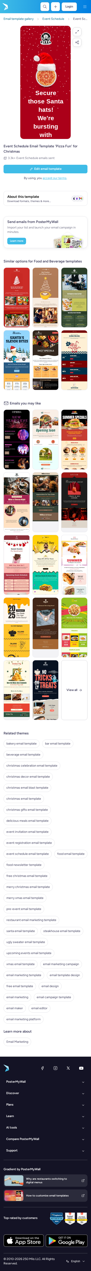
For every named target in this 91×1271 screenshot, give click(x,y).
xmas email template (20, 964)
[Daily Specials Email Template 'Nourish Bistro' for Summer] (74, 565)
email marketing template (23, 975)
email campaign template (54, 997)
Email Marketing (17, 1042)
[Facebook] (42, 1068)
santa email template (20, 931)
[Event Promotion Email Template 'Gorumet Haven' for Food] (17, 502)
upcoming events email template (28, 953)
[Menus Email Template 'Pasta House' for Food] (74, 627)
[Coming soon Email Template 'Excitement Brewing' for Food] (45, 627)
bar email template (57, 743)
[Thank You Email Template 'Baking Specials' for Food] (45, 502)
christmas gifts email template (27, 810)
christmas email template (23, 799)
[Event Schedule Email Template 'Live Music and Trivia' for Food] (74, 360)
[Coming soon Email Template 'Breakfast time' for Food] (45, 440)
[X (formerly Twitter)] (68, 1068)
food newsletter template (24, 865)
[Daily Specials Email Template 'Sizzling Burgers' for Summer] (74, 440)
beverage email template (23, 754)
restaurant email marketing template (31, 920)
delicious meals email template (27, 821)
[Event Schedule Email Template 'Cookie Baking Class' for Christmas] (17, 298)
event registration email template (29, 843)
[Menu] (85, 6)
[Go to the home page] (5, 6)
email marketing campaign (61, 964)
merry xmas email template (25, 898)
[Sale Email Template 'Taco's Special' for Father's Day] (45, 565)
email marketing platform (23, 1019)
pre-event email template (23, 909)
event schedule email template (27, 854)
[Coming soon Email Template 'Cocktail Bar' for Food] (74, 502)
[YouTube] (81, 1068)
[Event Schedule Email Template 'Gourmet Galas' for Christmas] (74, 298)
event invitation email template (27, 832)
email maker (14, 1008)
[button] (77, 31)
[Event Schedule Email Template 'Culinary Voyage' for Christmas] (17, 360)
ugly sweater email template (25, 942)
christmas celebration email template (31, 765)
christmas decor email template (28, 777)
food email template (71, 854)
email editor (39, 1008)
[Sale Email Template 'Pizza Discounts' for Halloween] (45, 690)
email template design (65, 975)
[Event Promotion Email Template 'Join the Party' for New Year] (17, 440)
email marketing (17, 997)
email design (50, 986)
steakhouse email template (61, 931)
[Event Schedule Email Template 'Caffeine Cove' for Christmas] (45, 298)
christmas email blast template (27, 788)
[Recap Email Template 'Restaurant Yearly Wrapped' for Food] (17, 627)
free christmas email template (26, 876)
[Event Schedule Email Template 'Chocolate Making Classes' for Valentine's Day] (17, 565)
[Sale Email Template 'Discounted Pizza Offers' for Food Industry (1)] (45, 360)
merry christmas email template (28, 887)
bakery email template (21, 743)
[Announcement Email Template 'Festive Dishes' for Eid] (17, 690)
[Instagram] (55, 1068)
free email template (19, 986)
